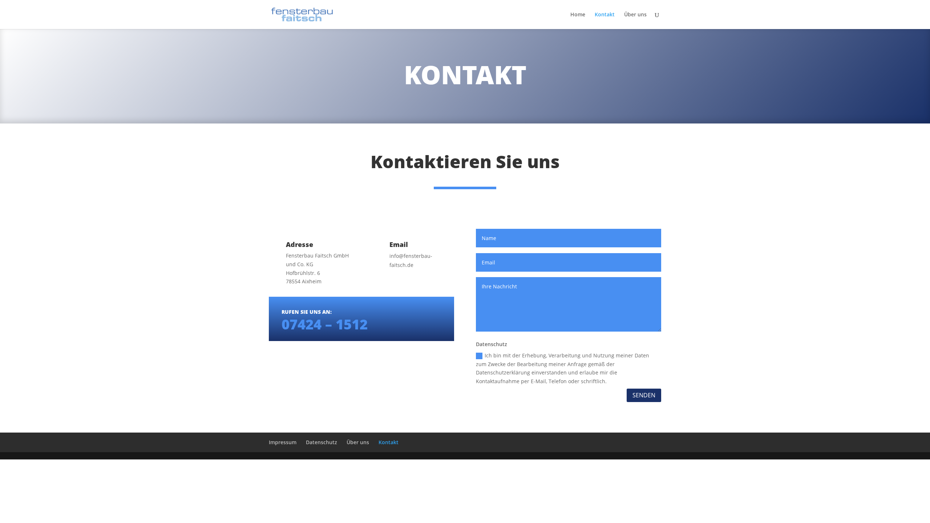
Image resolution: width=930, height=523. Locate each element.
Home (577, 15)
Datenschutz (321, 442)
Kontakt (605, 15)
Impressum (282, 442)
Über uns (635, 15)
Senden (643, 395)
